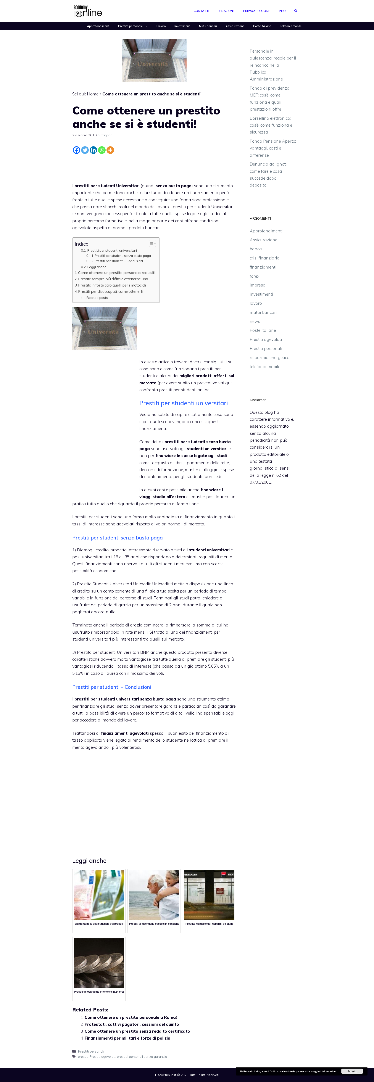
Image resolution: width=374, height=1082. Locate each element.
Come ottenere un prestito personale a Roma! (131, 1017)
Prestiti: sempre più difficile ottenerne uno (113, 279)
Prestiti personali (91, 1051)
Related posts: (97, 297)
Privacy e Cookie (256, 11)
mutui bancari (263, 312)
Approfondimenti (98, 26)
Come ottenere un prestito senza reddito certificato (137, 1031)
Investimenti (182, 26)
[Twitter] (85, 150)
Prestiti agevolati (102, 1056)
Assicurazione (235, 26)
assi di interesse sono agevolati (104, 524)
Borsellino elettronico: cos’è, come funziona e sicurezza (271, 125)
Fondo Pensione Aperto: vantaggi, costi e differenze (273, 148)
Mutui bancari (208, 26)
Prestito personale (130, 26)
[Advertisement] (154, 167)
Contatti (201, 11)
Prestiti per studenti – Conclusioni (119, 261)
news (255, 321)
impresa (258, 285)
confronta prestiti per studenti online (174, 389)
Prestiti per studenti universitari (112, 250)
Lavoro (161, 26)
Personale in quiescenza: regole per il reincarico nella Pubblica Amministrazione (273, 65)
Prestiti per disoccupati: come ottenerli (110, 291)
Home (92, 94)
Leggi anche (96, 267)
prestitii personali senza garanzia (142, 1056)
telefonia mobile (265, 366)
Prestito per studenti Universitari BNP (113, 652)
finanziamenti (152, 428)
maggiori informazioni (323, 1071)
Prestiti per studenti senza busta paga (123, 256)
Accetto (352, 1071)
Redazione (226, 11)
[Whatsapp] (102, 150)
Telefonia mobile (291, 26)
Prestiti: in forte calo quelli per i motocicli (112, 285)
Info (282, 11)
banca (256, 248)
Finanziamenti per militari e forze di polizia (127, 1038)
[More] (110, 150)
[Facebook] (76, 150)
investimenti (261, 294)
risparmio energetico (269, 357)
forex (254, 276)
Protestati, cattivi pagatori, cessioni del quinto (132, 1024)
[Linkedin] (93, 150)
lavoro (256, 303)
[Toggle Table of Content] (150, 243)
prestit (83, 1056)
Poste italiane (262, 26)
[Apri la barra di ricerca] (296, 10)
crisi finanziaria (265, 258)
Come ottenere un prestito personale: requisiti (116, 272)
